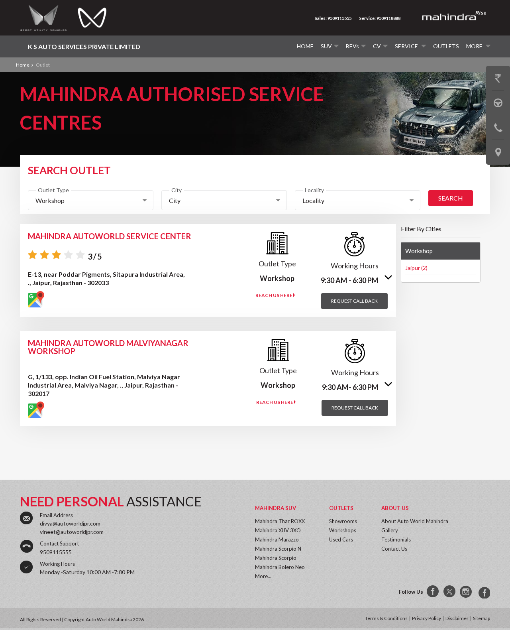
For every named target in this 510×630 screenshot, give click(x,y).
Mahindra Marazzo (277, 539)
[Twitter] (450, 591)
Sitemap (481, 618)
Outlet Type (53, 190)
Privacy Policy (426, 618)
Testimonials (396, 539)
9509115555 (56, 552)
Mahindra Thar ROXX (280, 521)
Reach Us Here (274, 295)
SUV (326, 46)
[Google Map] (36, 299)
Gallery (389, 530)
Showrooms (343, 521)
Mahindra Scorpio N (278, 548)
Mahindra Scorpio (275, 558)
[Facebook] (433, 591)
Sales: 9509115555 (333, 18)
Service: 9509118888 (379, 18)
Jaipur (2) (416, 267)
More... (263, 576)
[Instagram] (466, 591)
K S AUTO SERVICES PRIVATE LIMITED (84, 46)
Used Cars (341, 539)
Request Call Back (354, 301)
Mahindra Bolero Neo (280, 567)
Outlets (446, 46)
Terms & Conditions (386, 618)
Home (305, 46)
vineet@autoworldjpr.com (72, 531)
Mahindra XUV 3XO (278, 530)
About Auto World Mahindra (414, 521)
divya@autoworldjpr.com (70, 523)
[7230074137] (483, 591)
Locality (314, 190)
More (475, 46)
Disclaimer (457, 618)
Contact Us (394, 548)
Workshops (342, 530)
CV (377, 46)
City (176, 190)
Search (450, 198)
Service (407, 46)
